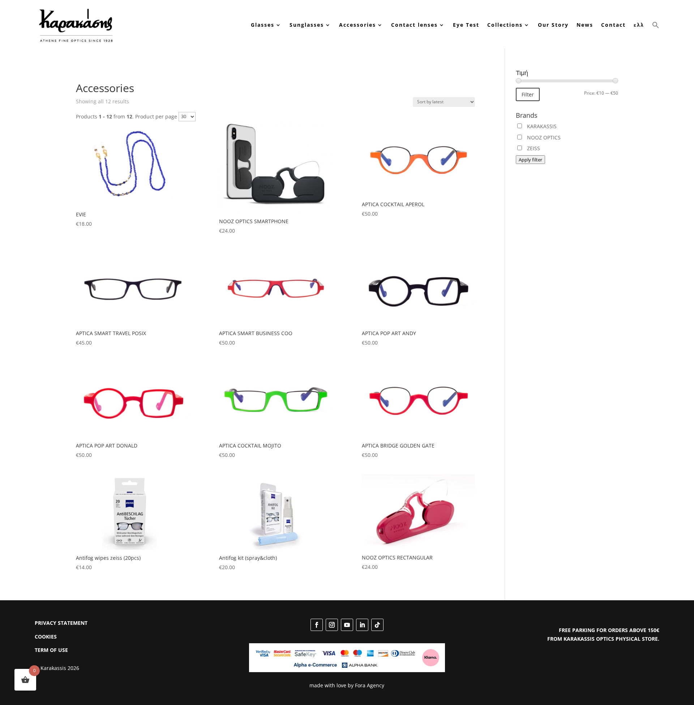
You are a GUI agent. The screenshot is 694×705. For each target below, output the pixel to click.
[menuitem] (639, 25)
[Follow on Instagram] (332, 625)
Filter (528, 94)
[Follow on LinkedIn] (362, 625)
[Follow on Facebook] (316, 625)
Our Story (553, 24)
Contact (613, 24)
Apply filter (530, 159)
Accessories (357, 24)
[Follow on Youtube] (347, 625)
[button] (655, 25)
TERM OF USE (51, 649)
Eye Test (466, 24)
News (585, 24)
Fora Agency (369, 685)
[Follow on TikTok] (377, 625)
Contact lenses (414, 24)
